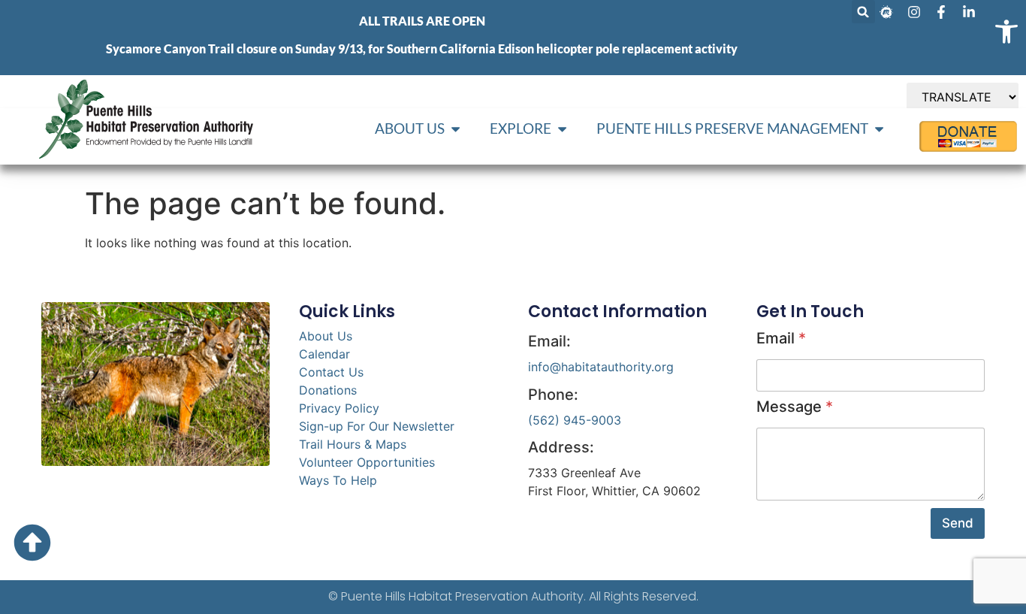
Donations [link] (328, 390)
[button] (863, 11)
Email (781, 338)
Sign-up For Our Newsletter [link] (376, 426)
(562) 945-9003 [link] (574, 420)
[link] (1006, 31)
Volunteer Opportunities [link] (367, 462)
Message (794, 407)
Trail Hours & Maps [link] (352, 444)
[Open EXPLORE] (562, 129)
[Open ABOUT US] (455, 129)
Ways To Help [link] (338, 480)
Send (957, 523)
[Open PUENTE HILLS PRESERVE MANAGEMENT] (879, 129)
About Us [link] (325, 335)
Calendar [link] (324, 353)
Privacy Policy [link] (339, 408)
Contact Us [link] (331, 372)
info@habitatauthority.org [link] (601, 366)
